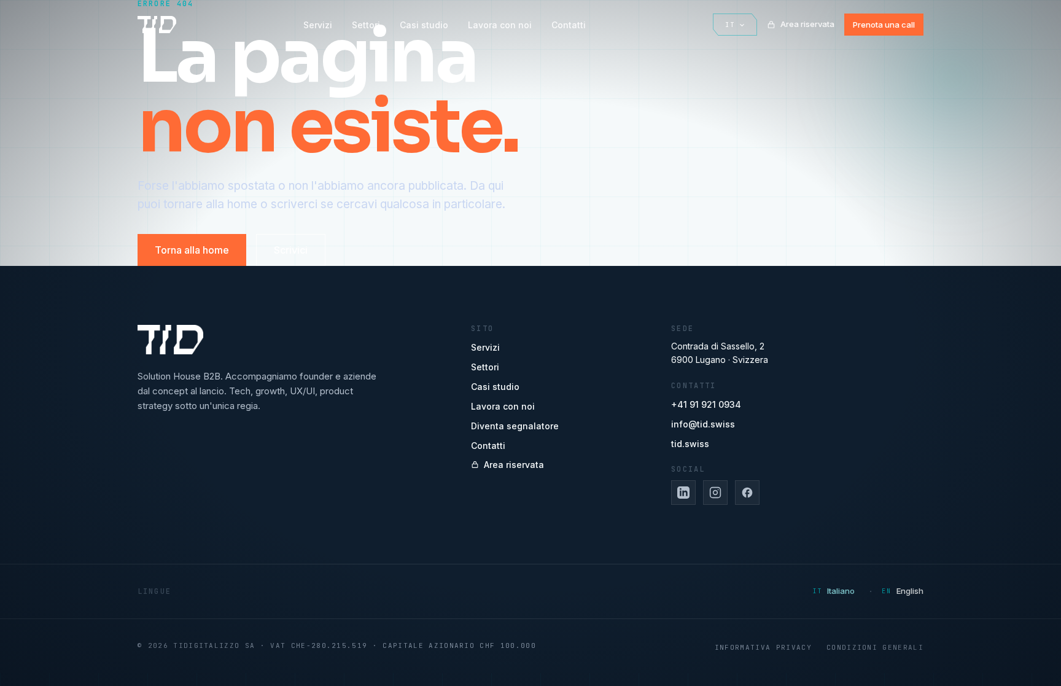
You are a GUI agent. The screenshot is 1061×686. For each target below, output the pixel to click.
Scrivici (291, 250)
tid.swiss (690, 443)
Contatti (568, 25)
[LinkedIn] (683, 492)
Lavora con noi (500, 25)
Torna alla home (192, 250)
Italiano (841, 591)
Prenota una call (884, 24)
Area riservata (807, 24)
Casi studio (424, 25)
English (909, 591)
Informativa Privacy (763, 647)
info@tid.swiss (703, 424)
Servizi (317, 25)
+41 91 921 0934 (706, 404)
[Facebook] (747, 492)
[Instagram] (715, 492)
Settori (366, 25)
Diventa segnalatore (515, 426)
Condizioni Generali (874, 647)
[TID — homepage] (157, 24)
